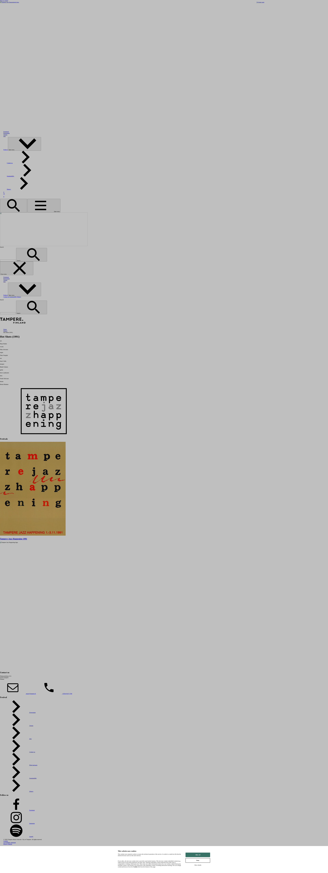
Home (5, 329)
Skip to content (4, 0)
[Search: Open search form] (13, 205)
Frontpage (6, 131)
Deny (197, 860)
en (4, 193)
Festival (5, 149)
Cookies (5, 841)
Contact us (10, 163)
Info (4, 136)
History (9, 189)
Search (19, 260)
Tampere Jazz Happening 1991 (13, 539)
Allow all (197, 854)
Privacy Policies (7, 844)
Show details (197, 865)
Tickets (5, 134)
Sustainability (10, 176)
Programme (6, 133)
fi (3, 192)
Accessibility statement (9, 842)
